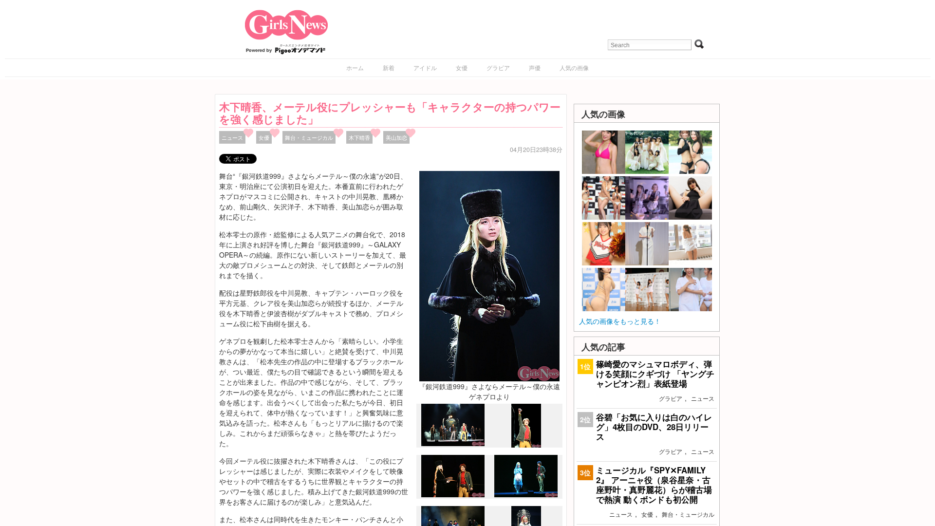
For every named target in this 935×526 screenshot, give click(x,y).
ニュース (232, 137)
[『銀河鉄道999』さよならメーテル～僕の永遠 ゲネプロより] (489, 275)
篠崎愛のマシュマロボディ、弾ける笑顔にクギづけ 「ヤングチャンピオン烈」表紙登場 (655, 373)
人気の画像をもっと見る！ (620, 321)
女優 (462, 67)
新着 (388, 67)
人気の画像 (574, 67)
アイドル (425, 67)
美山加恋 (396, 137)
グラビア (498, 67)
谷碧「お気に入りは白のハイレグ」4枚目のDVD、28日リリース (654, 427)
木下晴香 (359, 137)
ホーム (355, 67)
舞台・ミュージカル (309, 137)
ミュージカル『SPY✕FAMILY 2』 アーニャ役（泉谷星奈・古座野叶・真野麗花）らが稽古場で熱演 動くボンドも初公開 (654, 485)
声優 (535, 67)
